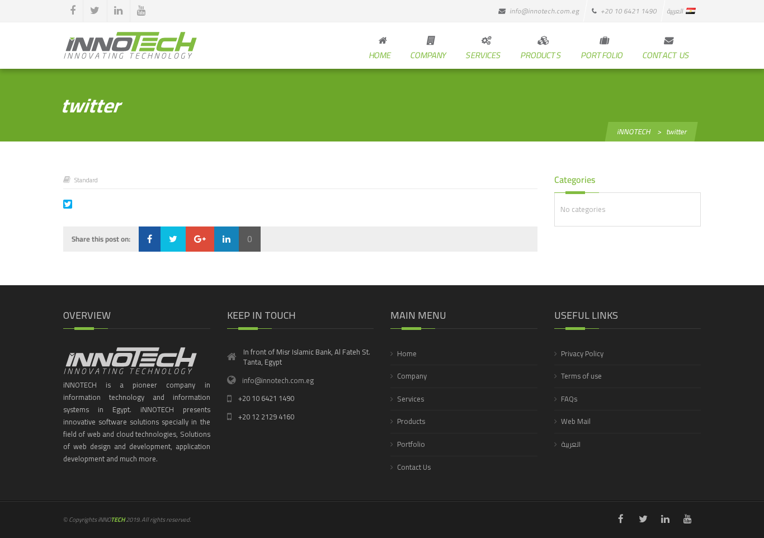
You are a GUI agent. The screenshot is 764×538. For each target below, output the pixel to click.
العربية (571, 444)
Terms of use (581, 376)
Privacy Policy (582, 353)
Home (407, 353)
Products (411, 421)
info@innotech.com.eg (278, 380)
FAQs (569, 398)
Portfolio (411, 444)
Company (412, 376)
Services (410, 398)
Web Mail (576, 421)
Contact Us (414, 467)
